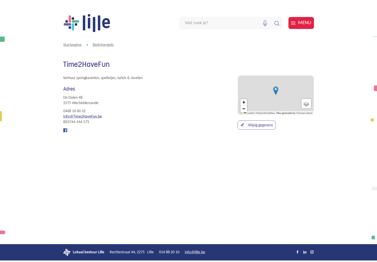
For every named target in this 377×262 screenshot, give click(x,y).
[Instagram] (312, 252)
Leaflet (250, 113)
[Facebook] (65, 131)
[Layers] (306, 103)
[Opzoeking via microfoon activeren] (265, 23)
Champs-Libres (304, 113)
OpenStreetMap (266, 113)
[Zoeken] (277, 23)
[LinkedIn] (305, 252)
